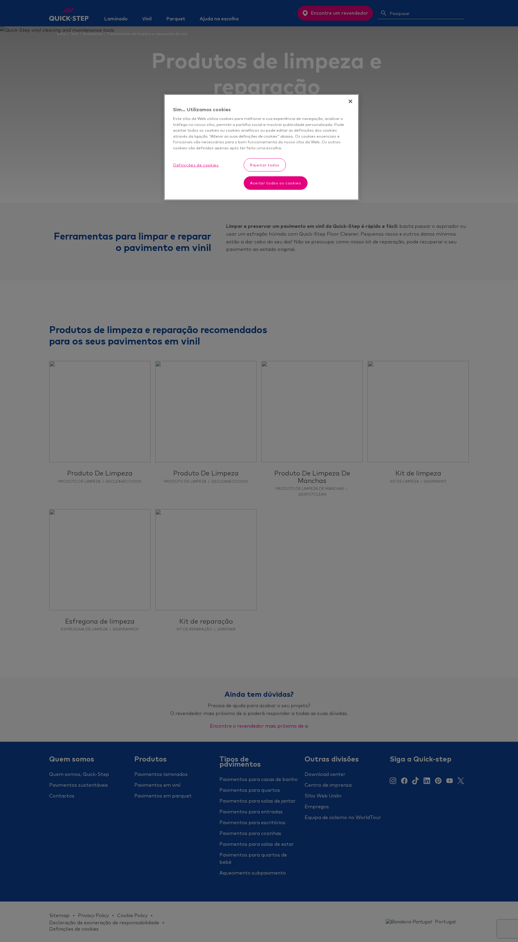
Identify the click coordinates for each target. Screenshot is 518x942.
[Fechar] (350, 101)
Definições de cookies (196, 165)
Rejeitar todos (265, 165)
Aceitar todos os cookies (275, 183)
